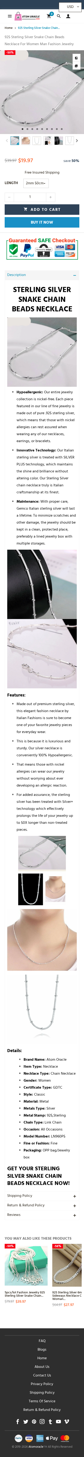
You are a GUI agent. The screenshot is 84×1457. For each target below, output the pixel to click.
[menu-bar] (8, 16)
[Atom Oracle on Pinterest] (34, 1422)
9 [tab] (62, 129)
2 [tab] (27, 129)
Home (42, 1358)
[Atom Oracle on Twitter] (25, 1422)
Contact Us (42, 1375)
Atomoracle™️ (37, 1447)
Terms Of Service (42, 1401)
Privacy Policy (42, 1384)
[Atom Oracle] (27, 16)
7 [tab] (52, 129)
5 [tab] (42, 129)
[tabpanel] (42, 92)
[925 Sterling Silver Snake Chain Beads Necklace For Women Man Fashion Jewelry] (42, 92)
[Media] (76, 66)
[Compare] (76, 58)
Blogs (42, 1349)
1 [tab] (22, 129)
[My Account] (67, 16)
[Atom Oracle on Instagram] (42, 1422)
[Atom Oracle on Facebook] (17, 1422)
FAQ (42, 1341)
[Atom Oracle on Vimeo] (66, 1422)
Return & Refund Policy (26, 1205)
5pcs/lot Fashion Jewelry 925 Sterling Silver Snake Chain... (25, 1294)
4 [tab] (37, 129)
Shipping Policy (19, 1196)
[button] (7, 141)
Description (16, 275)
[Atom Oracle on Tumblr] (50, 1422)
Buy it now (42, 223)
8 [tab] (57, 129)
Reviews (14, 1215)
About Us (42, 1367)
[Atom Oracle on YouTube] (58, 1422)
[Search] (58, 16)
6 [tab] (47, 129)
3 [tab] (32, 129)
